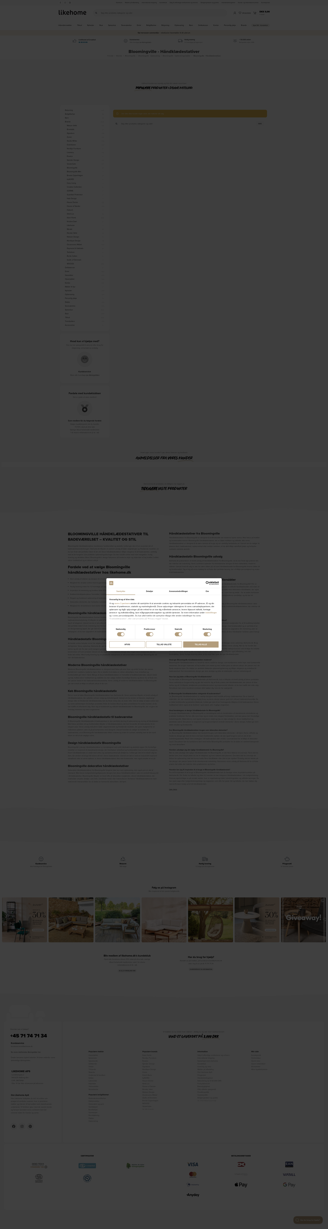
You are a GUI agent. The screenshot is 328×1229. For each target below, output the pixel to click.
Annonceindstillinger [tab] (178, 591)
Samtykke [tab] (120, 591)
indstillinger (211, 612)
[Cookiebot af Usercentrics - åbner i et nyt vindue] (207, 583)
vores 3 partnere (122, 603)
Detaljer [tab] (149, 591)
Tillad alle (201, 644)
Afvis (127, 644)
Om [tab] (207, 591)
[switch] (149, 634)
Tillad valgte (164, 644)
